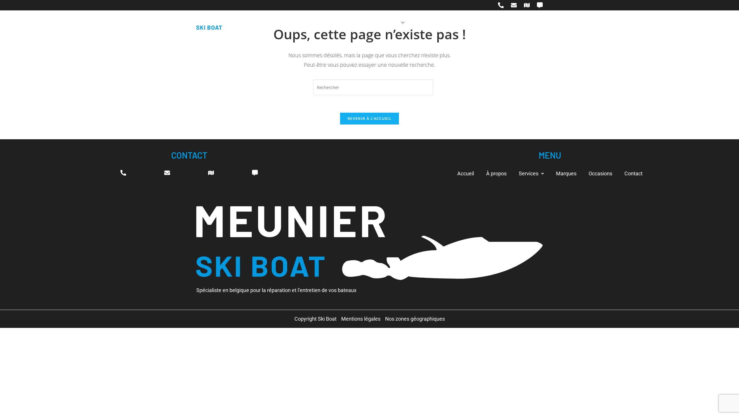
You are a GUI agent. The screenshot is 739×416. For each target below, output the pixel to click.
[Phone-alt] (501, 5)
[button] (531, 173)
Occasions (460, 23)
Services (388, 23)
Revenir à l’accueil (369, 118)
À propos (357, 23)
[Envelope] (514, 5)
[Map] (527, 5)
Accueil (326, 23)
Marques (426, 23)
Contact (492, 23)
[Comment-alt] (540, 5)
